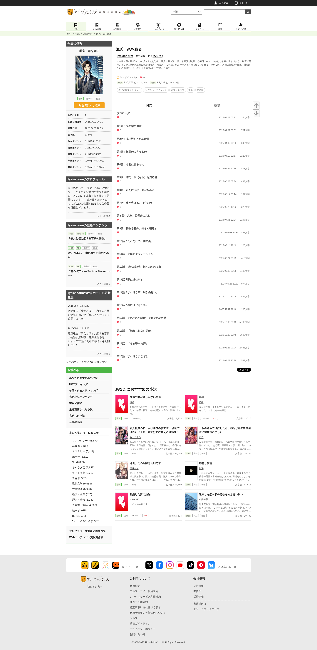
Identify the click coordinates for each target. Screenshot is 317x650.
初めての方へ (95, 586)
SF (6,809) (78, 462)
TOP (69, 33)
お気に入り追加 (91, 105)
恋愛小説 (87, 33)
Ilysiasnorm (125, 55)
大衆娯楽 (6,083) (82, 488)
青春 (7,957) (79, 478)
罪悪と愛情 (205, 463)
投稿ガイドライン (140, 623)
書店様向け (199, 603)
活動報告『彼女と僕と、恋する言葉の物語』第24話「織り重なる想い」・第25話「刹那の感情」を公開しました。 (89, 339)
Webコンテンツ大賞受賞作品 (86, 537)
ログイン (243, 3)
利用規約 (135, 585)
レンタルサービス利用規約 (145, 596)
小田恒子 (203, 499)
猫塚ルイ (134, 468)
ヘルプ (133, 618)
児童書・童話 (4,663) (84, 505)
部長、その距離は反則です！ (146, 463)
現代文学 (80, 234)
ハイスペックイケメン (156, 90)
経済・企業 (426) (82, 494)
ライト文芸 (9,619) (83, 472)
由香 (201, 437)
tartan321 (134, 499)
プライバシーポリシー (143, 628)
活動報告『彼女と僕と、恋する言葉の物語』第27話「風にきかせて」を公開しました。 (89, 314)
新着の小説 (75, 422)
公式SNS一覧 (228, 566)
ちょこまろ (135, 437)
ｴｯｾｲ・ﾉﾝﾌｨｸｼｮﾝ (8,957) (86, 521)
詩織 (132, 402)
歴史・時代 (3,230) (83, 499)
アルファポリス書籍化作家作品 (87, 531)
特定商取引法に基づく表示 (145, 607)
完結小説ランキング (81, 396)
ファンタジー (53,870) (85, 440)
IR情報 (197, 591)
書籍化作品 (75, 403)
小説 (77, 33)
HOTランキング (78, 384)
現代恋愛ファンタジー (129, 90)
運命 (190, 90)
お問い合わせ (137, 634)
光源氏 (200, 90)
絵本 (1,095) (79, 510)
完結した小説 (77, 415)
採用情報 (198, 596)
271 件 (157, 55)
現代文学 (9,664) (82, 483)
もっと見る (104, 216)
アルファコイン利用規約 (144, 591)
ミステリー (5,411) (83, 451)
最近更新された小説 (81, 409)
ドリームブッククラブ (206, 609)
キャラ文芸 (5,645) (83, 467)
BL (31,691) (79, 515)
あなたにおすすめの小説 (83, 377)
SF (78, 248)
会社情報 (198, 585)
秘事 (201, 397)
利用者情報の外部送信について (148, 612)
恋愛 (153, 83)
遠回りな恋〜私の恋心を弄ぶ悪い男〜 (221, 494)
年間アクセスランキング (83, 390)
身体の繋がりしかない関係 (145, 397)
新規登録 (223, 3)
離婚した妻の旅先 (140, 494)
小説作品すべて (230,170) (84, 432)
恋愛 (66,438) (80, 445)
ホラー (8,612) (80, 456)
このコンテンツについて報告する (88, 361)
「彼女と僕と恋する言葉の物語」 (87, 238)
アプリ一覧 (131, 566)
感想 (217, 105)
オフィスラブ (177, 90)
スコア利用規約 (139, 602)
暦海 (201, 468)
